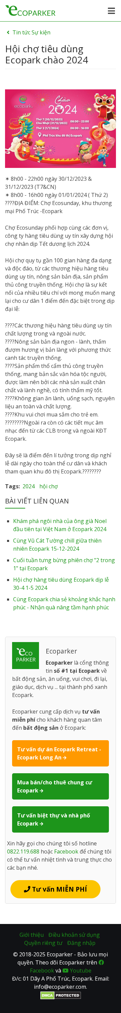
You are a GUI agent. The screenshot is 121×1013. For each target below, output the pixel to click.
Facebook (66, 851)
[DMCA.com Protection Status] (60, 994)
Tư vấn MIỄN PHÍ (58, 889)
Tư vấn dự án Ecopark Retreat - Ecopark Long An (59, 753)
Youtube (80, 970)
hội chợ (48, 486)
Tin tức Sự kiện (31, 32)
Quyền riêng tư (43, 943)
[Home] (30, 9)
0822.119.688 (23, 851)
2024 (29, 486)
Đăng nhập (81, 943)
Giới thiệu (31, 934)
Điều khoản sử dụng (74, 934)
